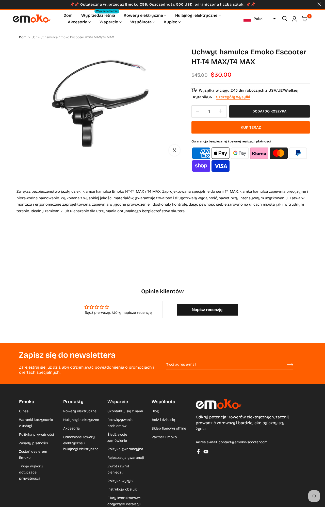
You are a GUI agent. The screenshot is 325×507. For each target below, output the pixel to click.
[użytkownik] (294, 19)
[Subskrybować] (284, 364)
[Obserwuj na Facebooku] (198, 451)
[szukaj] (284, 19)
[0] (304, 19)
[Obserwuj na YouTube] (205, 451)
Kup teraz (251, 127)
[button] (259, 19)
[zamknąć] (6, 4)
